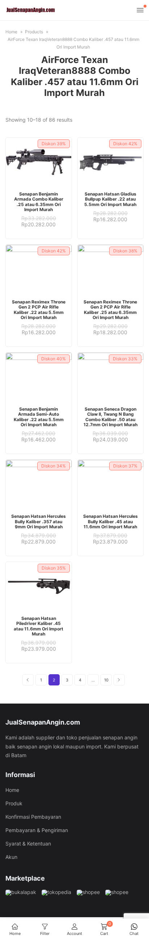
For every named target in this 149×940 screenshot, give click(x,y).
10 (106, 680)
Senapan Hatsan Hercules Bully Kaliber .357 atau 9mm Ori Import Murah (38, 521)
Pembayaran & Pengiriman (36, 830)
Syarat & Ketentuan (28, 843)
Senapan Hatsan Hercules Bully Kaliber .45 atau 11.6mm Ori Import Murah (110, 521)
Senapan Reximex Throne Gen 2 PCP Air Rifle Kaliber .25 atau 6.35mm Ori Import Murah (110, 309)
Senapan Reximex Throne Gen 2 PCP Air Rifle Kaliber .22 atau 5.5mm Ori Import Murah (38, 309)
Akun (11, 857)
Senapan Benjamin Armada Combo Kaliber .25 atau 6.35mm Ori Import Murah (38, 201)
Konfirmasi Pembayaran (33, 817)
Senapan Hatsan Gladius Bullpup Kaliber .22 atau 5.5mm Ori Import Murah (110, 199)
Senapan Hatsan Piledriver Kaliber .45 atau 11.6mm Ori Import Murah (38, 626)
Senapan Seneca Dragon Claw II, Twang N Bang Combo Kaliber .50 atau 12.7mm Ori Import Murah (110, 416)
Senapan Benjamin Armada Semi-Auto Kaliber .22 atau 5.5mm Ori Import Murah (39, 416)
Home (12, 790)
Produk (13, 803)
